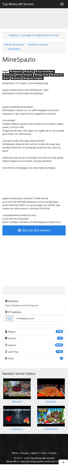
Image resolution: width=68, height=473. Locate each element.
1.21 (60, 338)
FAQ (43, 452)
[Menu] (62, 4)
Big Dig (29, 71)
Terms (15, 452)
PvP (7, 78)
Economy (9, 75)
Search (34, 452)
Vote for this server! (35, 230)
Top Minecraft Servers (18, 4)
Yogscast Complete (34, 78)
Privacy (25, 452)
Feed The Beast (25, 75)
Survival (17, 78)
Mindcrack (58, 75)
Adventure (17, 71)
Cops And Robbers (45, 71)
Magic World (42, 75)
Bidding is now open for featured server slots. (34, 35)
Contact (52, 452)
